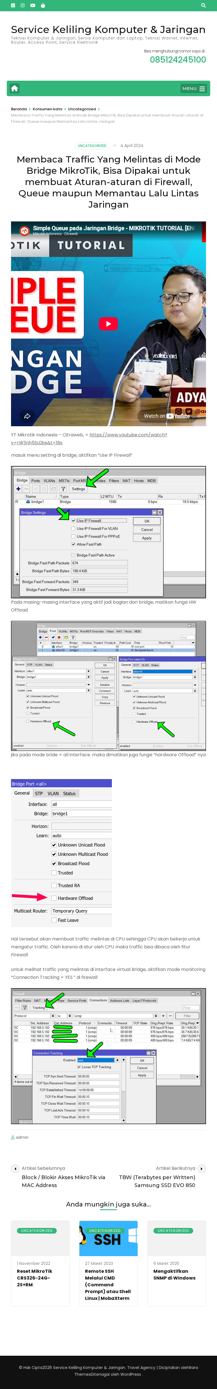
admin (22, 1137)
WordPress (130, 1374)
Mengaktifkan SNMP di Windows (174, 1274)
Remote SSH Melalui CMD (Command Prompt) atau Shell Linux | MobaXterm (108, 1285)
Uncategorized (92, 145)
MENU (190, 88)
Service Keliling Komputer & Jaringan (108, 29)
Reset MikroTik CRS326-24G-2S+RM (34, 1278)
